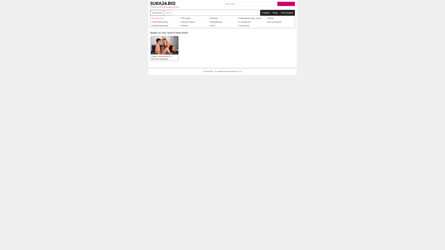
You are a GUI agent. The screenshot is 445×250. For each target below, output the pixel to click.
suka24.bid (162, 3)
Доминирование (160, 25)
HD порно (186, 18)
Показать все (157, 18)
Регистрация (287, 12)
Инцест (185, 25)
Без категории (274, 22)
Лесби (271, 18)
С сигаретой (244, 22)
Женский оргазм (160, 22)
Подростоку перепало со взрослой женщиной (161, 57)
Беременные (216, 22)
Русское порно (188, 22)
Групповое (244, 25)
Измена (214, 18)
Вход (275, 12)
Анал (213, 25)
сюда (240, 71)
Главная (265, 12)
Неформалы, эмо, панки (250, 18)
